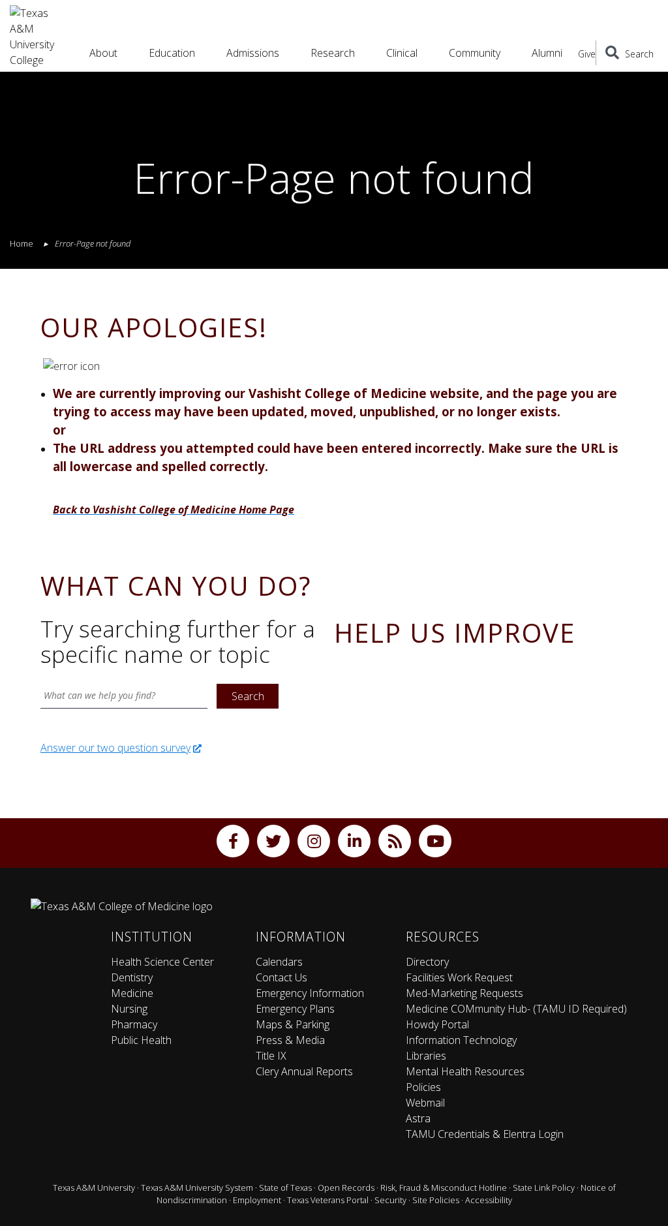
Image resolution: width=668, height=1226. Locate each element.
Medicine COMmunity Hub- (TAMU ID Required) (516, 1009)
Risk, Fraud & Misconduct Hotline (443, 1187)
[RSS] (394, 841)
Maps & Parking (292, 1024)
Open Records (346, 1187)
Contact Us (281, 977)
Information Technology (461, 1040)
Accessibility (488, 1200)
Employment (257, 1200)
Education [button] (172, 53)
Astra (418, 1118)
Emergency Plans (295, 1009)
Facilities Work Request (459, 977)
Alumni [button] (547, 53)
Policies (423, 1087)
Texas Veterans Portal (328, 1200)
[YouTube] (435, 841)
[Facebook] (233, 841)
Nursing (129, 1009)
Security (390, 1200)
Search (248, 696)
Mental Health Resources (465, 1071)
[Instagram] (313, 841)
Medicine (132, 993)
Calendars (279, 962)
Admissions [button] (252, 53)
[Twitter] (273, 841)
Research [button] (333, 53)
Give (587, 54)
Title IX (271, 1056)
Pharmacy (134, 1024)
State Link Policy (544, 1187)
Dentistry (132, 977)
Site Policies (435, 1200)
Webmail (425, 1103)
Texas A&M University (94, 1187)
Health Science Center (162, 962)
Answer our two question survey (115, 748)
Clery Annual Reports (304, 1071)
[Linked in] (354, 841)
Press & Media (290, 1040)
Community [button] (474, 53)
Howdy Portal (437, 1024)
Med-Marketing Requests (464, 993)
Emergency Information (310, 993)
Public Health (141, 1040)
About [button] (103, 53)
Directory (427, 962)
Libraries (426, 1056)
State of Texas (285, 1187)
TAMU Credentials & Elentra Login (485, 1134)
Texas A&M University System (197, 1187)
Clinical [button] (402, 53)
